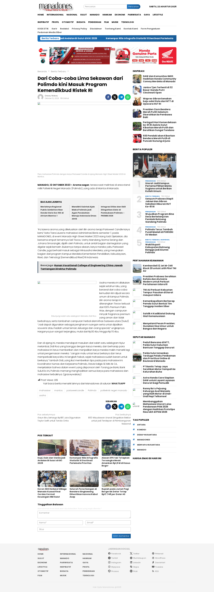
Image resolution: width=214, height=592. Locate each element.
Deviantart (160, 562)
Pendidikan (150, 181)
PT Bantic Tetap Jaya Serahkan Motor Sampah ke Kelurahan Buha (159, 369)
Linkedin (137, 562)
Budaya (64, 571)
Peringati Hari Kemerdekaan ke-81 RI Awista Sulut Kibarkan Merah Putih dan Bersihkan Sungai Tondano (159, 126)
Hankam (87, 558)
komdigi (141, 429)
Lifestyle (42, 567)
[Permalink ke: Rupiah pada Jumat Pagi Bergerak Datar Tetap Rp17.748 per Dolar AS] (116, 479)
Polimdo (92, 390)
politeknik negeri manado (113, 390)
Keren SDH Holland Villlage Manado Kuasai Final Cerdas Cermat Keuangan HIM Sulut (52, 493)
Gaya (85, 562)
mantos (58, 390)
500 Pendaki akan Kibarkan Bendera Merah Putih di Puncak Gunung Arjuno (159, 138)
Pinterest (159, 553)
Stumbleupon (139, 558)
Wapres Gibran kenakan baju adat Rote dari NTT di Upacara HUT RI (158, 101)
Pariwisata (66, 562)
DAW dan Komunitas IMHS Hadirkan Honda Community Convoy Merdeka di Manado (159, 79)
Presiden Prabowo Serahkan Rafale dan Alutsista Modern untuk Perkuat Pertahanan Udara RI (159, 280)
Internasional (68, 554)
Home (40, 554)
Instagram (116, 562)
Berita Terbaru (152, 196)
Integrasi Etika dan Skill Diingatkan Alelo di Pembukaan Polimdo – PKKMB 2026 (113, 211)
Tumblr (114, 558)
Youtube (159, 567)
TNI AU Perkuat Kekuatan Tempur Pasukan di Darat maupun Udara (158, 292)
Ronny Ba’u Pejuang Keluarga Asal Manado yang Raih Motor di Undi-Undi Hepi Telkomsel (157, 392)
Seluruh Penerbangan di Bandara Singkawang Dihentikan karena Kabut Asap (84, 493)
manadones (143, 439)
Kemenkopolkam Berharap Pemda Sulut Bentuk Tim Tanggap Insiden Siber (159, 304)
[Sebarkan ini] (108, 97)
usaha (42, 395)
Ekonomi (42, 562)
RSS (157, 571)
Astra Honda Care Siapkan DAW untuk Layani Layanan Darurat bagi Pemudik (159, 380)
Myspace (115, 567)
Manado (64, 558)
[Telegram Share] (121, 97)
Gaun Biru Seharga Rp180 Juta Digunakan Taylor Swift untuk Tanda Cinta (59, 417)
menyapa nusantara (148, 444)
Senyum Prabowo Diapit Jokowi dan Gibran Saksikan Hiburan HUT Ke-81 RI (159, 202)
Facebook (116, 553)
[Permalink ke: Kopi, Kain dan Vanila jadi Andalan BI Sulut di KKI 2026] (52, 447)
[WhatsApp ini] (128, 97)
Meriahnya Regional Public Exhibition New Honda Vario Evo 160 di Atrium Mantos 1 (52, 211)
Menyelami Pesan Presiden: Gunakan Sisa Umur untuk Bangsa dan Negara (159, 326)
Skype (136, 567)
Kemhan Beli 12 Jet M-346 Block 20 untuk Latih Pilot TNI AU (159, 268)
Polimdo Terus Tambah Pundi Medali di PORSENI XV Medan (159, 232)
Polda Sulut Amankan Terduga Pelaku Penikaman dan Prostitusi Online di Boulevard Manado (159, 357)
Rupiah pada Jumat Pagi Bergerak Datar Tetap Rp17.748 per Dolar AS (115, 492)
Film (40, 575)
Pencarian (133, 6)
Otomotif (43, 571)
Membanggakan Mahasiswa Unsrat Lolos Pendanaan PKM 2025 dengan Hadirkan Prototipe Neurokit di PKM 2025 (159, 406)
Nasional (88, 554)
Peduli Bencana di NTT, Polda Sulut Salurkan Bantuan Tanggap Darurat (158, 345)
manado (141, 449)
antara (141, 424)
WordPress (160, 558)
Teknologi (88, 575)
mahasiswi (44, 390)
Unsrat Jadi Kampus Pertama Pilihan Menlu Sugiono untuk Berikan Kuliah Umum (158, 187)
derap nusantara (147, 434)
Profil (86, 567)
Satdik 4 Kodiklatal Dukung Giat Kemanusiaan (159, 315)
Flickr (135, 571)
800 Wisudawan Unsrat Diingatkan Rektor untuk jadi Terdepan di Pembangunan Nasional (109, 419)
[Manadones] (56, 6)
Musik (63, 575)
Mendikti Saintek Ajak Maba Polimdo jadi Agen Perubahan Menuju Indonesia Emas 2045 (84, 212)
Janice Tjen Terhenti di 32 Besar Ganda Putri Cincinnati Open (158, 90)
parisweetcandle (75, 390)
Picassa (115, 571)
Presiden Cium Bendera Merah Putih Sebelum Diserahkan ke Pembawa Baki (157, 113)
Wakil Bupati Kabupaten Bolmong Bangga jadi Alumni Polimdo (157, 248)
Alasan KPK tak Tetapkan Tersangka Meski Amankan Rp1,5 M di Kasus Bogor (116, 461)
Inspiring (164, 240)
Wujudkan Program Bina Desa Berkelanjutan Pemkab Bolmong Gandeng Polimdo (159, 218)
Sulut (41, 558)
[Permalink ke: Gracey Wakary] (40, 96)
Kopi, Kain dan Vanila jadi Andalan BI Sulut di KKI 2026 (51, 460)
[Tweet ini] (115, 97)
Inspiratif (65, 567)
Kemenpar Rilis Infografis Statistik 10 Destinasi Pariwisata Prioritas (127, 38)
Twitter (136, 553)
